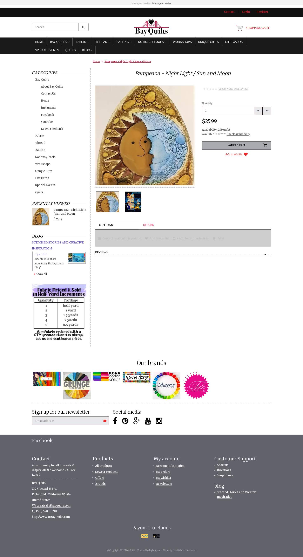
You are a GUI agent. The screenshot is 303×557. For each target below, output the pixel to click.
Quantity (207, 103)
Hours (45, 100)
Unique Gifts (208, 41)
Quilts (70, 50)
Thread (101, 41)
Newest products (106, 472)
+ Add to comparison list (193, 238)
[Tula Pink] (196, 385)
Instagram (48, 107)
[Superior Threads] (166, 385)
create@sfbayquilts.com (53, 505)
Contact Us (48, 93)
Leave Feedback (52, 129)
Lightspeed (155, 550)
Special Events (47, 50)
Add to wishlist (234, 154)
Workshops (182, 41)
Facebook (47, 115)
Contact (229, 12)
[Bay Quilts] (151, 27)
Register (262, 12)
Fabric (81, 41)
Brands (100, 484)
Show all (41, 274)
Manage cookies (141, 3)
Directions (224, 470)
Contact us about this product (122, 238)
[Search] (83, 27)
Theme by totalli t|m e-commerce (180, 550)
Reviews (101, 252)
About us (222, 465)
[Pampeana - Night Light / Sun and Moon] (107, 201)
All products (103, 466)
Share (148, 225)
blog (86, 50)
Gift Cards (234, 41)
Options (106, 225)
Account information (170, 466)
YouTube (47, 122)
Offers (99, 478)
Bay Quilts (58, 41)
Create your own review (233, 88)
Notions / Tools (151, 41)
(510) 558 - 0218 (46, 511)
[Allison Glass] (47, 379)
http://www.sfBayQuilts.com (51, 517)
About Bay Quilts (52, 86)
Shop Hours (225, 475)
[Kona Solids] (107, 376)
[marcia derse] (136, 377)
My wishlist (163, 478)
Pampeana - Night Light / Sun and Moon (128, 61)
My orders (163, 472)
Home (39, 41)
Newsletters (164, 484)
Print (220, 238)
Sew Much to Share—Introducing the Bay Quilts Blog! (49, 263)
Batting (123, 41)
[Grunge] (77, 385)
